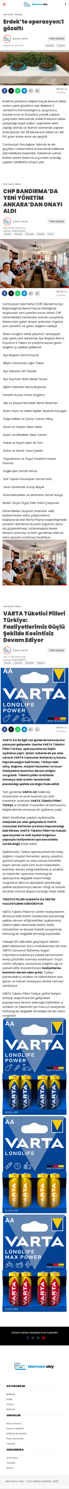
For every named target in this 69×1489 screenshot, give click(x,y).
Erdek (9, 1399)
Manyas (10, 1409)
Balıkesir (10, 1394)
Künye (9, 1467)
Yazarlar (10, 1462)
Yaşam (61, 45)
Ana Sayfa (12, 1457)
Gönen (10, 1404)
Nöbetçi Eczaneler (16, 1433)
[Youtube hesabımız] (43, 1338)
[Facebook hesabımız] (28, 1338)
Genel (7, 234)
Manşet (50, 45)
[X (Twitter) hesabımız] (32, 1338)
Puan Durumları (15, 1438)
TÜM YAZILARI (56, 38)
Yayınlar (10, 1443)
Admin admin (20, 38)
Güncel (18, 234)
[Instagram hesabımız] (38, 1338)
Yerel (50, 234)
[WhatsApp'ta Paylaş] (18, 91)
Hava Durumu (14, 1423)
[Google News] (61, 92)
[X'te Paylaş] (11, 91)
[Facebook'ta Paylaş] (4, 91)
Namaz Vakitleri (15, 1428)
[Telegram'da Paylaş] (24, 91)
